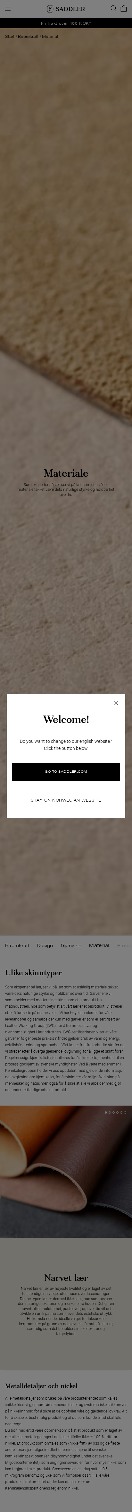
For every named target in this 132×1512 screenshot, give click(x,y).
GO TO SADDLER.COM (66, 771)
